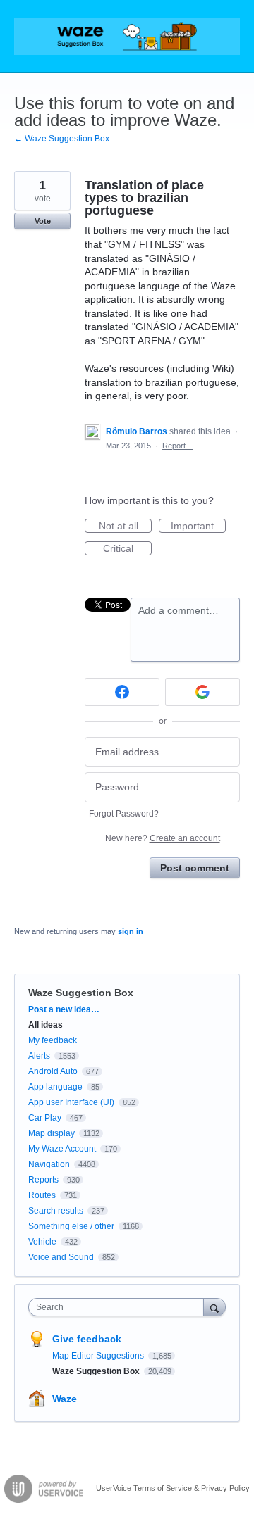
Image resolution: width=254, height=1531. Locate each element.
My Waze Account (62, 1149)
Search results (55, 1211)
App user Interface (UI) (71, 1102)
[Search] (214, 1307)
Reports (43, 1180)
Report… (177, 445)
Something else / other (71, 1226)
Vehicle (42, 1242)
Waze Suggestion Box (80, 992)
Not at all (125, 526)
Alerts (39, 1056)
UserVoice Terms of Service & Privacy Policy (173, 1488)
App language (55, 1087)
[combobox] (119, 1307)
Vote (43, 221)
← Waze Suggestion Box (61, 139)
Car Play (44, 1118)
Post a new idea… (63, 1009)
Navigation (49, 1164)
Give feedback (86, 1338)
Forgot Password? (124, 814)
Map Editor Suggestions (99, 1356)
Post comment (194, 868)
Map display (51, 1133)
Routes (42, 1195)
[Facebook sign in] (122, 692)
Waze (64, 1398)
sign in (130, 931)
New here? (162, 838)
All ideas (45, 1025)
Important (198, 526)
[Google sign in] (202, 692)
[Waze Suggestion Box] (127, 36)
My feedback (52, 1040)
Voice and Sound (61, 1257)
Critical (127, 549)
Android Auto (53, 1071)
